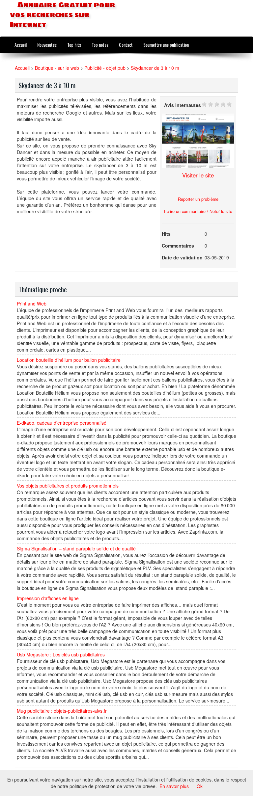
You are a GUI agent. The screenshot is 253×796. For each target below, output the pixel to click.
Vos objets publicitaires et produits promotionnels (68, 485)
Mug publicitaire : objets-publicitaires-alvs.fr (62, 710)
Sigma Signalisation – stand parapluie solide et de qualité (76, 548)
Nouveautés (47, 44)
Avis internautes (182, 105)
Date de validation (182, 257)
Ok (200, 786)
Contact (126, 44)
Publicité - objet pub (105, 68)
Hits (166, 233)
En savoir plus (174, 786)
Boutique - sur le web (57, 68)
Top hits (74, 44)
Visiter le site (198, 175)
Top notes (100, 44)
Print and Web (31, 303)
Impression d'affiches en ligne (48, 598)
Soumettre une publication (166, 44)
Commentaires (178, 245)
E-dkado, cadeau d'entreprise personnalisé (61, 422)
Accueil (20, 44)
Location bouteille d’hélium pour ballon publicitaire (69, 360)
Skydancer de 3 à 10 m (155, 68)
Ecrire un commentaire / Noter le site (198, 211)
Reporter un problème (198, 199)
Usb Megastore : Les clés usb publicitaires (61, 654)
